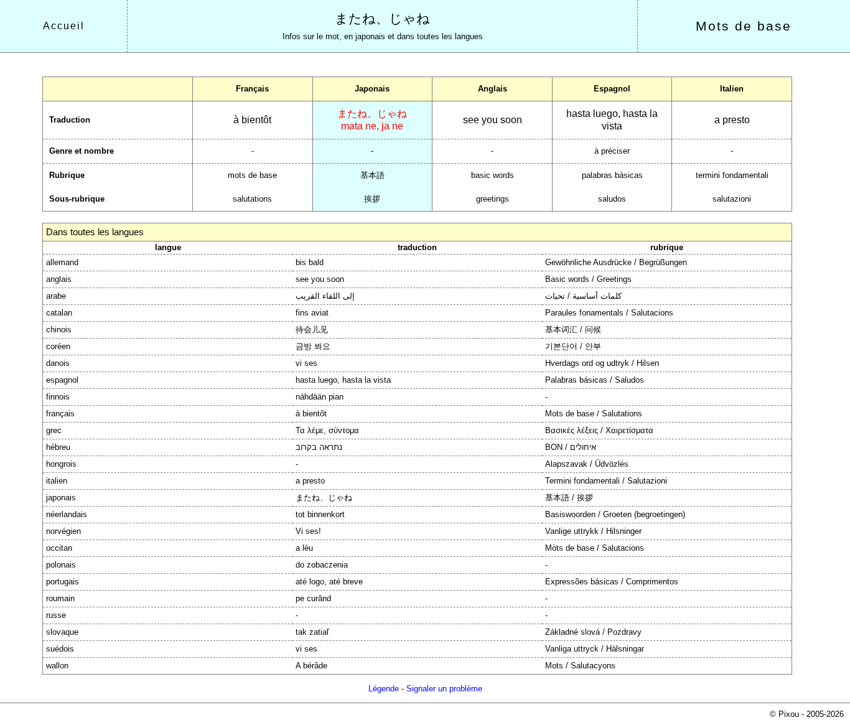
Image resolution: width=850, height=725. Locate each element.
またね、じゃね (382, 18)
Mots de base (744, 26)
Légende (383, 688)
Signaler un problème (444, 688)
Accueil (64, 26)
